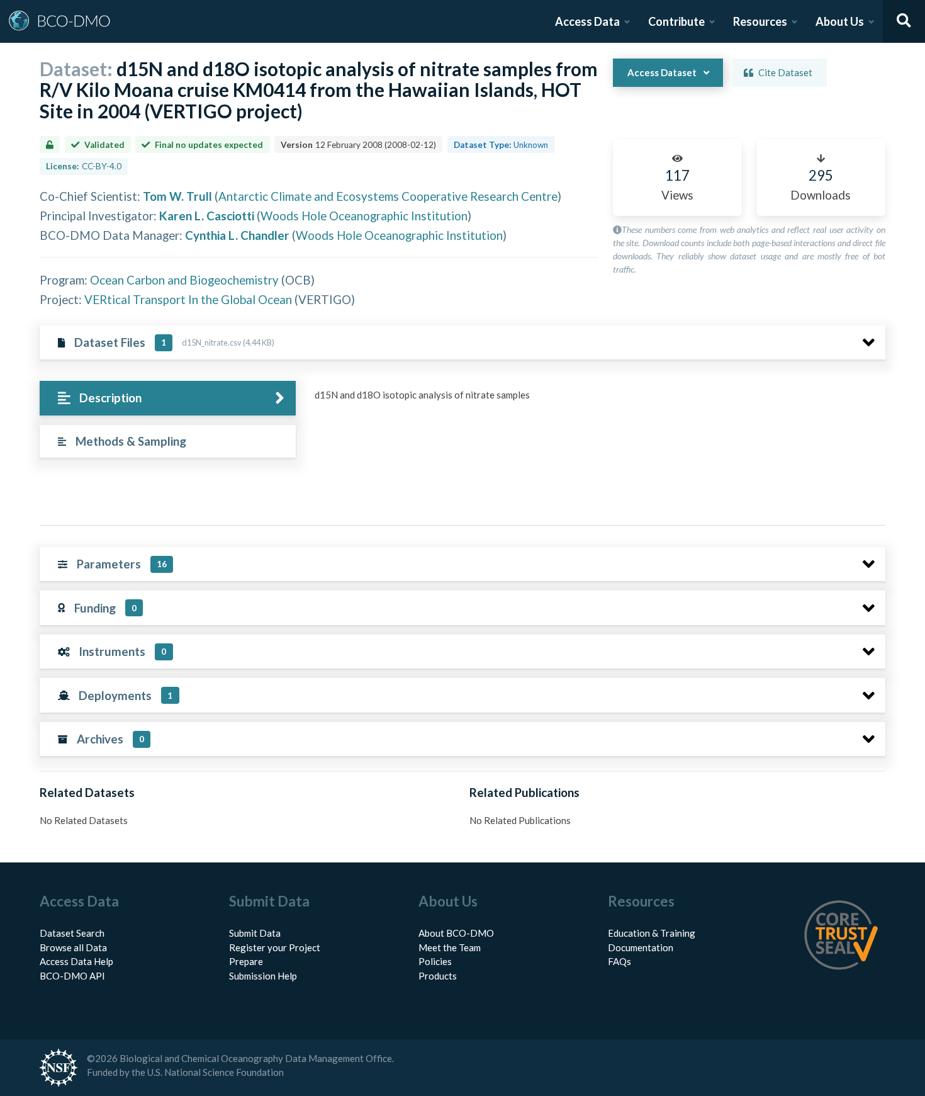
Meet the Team (449, 947)
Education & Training (651, 933)
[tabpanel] (596, 400)
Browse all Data (73, 947)
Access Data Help (76, 961)
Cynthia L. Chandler (237, 235)
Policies (435, 961)
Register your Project (274, 947)
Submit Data (255, 933)
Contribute (676, 21)
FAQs (619, 961)
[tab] (168, 398)
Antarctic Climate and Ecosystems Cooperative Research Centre (388, 196)
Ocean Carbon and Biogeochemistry (184, 280)
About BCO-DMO (456, 933)
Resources (760, 21)
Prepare (246, 961)
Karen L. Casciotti (206, 215)
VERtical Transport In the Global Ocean (188, 299)
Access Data (587, 21)
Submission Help (263, 975)
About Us (840, 21)
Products (437, 975)
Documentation (640, 947)
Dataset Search (72, 933)
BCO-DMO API (72, 975)
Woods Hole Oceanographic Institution (364, 215)
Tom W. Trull (177, 196)
